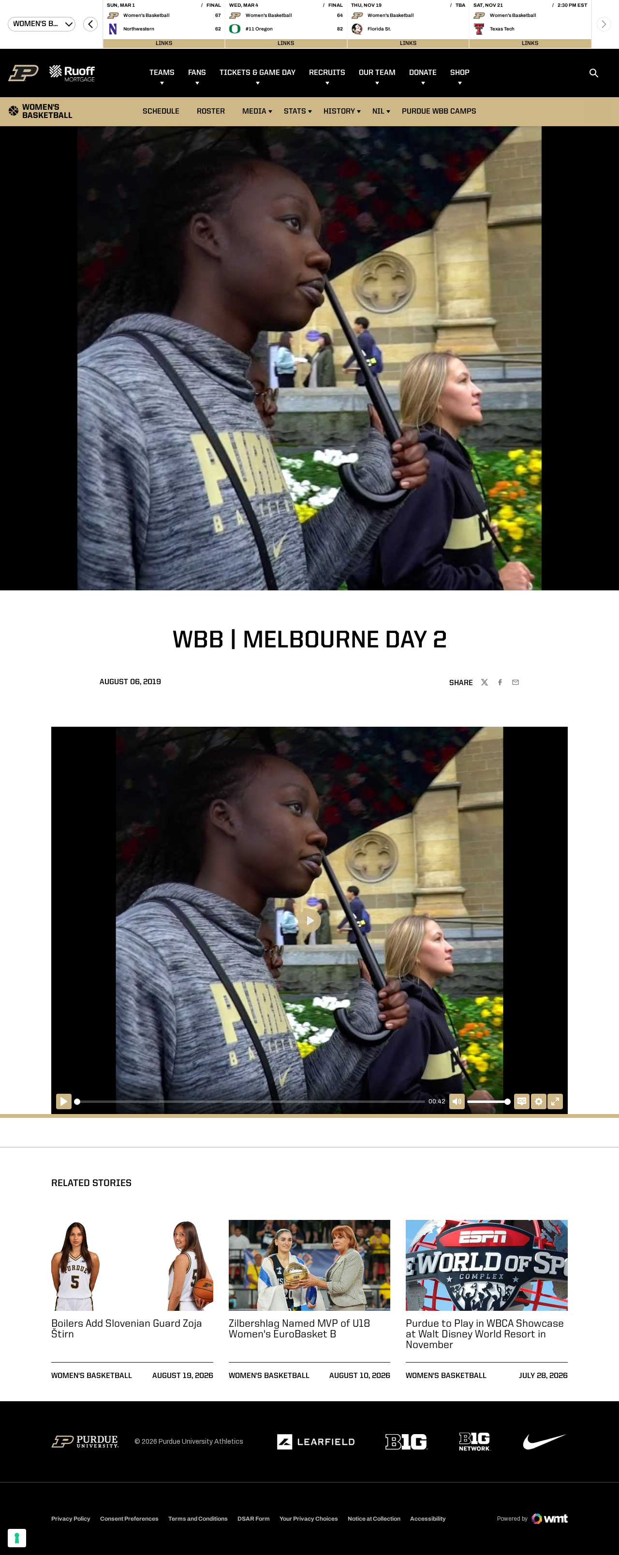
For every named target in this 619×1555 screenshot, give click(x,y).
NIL (378, 112)
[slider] (249, 1101)
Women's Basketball (91, 1376)
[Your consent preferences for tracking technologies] (17, 1538)
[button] (90, 24)
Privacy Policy (70, 1518)
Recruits (327, 73)
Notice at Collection (374, 1518)
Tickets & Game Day (257, 73)
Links (164, 43)
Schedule (161, 112)
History (339, 112)
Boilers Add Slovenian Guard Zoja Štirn (126, 1329)
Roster (211, 112)
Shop (460, 73)
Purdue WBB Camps (439, 112)
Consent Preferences (129, 1518)
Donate (423, 73)
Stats (295, 112)
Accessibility (428, 1518)
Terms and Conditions (198, 1518)
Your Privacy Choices (309, 1518)
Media (254, 112)
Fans (197, 73)
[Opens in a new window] (315, 1442)
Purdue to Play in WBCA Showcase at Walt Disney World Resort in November (485, 1334)
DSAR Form (253, 1518)
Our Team (377, 73)
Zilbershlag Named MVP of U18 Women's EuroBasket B (299, 1329)
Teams (162, 73)
